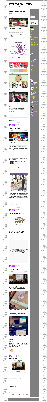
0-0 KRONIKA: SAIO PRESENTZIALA (15, 269)
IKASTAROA (12, 125)
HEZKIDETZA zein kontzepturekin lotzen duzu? (17, 213)
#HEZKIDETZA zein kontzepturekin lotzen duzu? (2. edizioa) (35, 101)
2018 (31, 53)
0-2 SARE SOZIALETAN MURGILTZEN (15, 128)
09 (31, 69)
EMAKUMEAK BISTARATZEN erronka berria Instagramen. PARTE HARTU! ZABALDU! (16, 231)
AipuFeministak (31, 37)
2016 (31, 55)
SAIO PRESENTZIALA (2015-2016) (15, 378)
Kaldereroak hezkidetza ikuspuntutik (34, 44)
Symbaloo (34, 39)
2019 (31, 52)
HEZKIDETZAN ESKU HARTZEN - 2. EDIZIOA (35, 106)
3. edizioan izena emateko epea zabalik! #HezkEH (35, 93)
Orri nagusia (18, 394)
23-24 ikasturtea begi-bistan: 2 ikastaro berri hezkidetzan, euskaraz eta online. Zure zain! (34, 97)
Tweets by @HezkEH (32, 35)
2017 (31, 54)
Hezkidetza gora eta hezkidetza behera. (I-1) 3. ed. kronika (35, 115)
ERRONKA (12, 266)
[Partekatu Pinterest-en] (18, 124)
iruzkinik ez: (13, 124)
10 (31, 58)
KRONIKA (14, 125)
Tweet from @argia (33, 46)
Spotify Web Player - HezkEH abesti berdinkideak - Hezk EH (34, 42)
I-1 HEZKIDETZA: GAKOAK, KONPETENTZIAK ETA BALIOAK (34, 60)
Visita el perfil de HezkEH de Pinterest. (34, 75)
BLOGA (35, 37)
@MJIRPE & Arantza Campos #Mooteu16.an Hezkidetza (33, 43)
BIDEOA (11, 356)
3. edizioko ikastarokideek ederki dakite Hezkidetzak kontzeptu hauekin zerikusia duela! (35, 112)
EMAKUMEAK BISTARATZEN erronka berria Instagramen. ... (34, 64)
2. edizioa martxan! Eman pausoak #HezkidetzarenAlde (35, 81)
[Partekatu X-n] (17, 124)
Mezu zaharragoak (25, 394)
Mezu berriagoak (11, 394)
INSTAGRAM (17, 266)
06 (31, 70)
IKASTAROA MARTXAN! (13, 358)
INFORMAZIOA (14, 266)
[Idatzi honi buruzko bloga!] (16, 124)
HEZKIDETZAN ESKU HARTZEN (20, 4)
